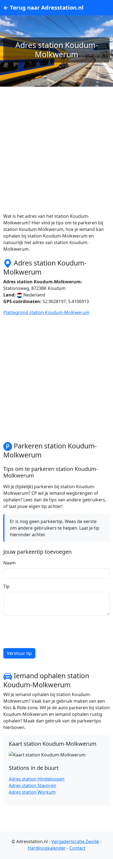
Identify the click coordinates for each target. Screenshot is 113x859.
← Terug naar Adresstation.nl (43, 7)
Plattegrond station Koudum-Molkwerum (46, 312)
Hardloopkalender (47, 848)
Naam (9, 563)
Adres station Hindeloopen (36, 779)
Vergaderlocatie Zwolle (75, 841)
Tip (6, 586)
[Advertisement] (56, 156)
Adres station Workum (32, 792)
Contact (77, 848)
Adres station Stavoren (32, 785)
